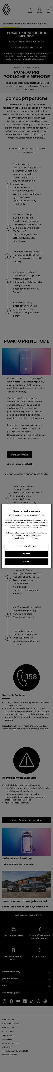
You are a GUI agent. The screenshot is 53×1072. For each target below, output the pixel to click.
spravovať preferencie (26, 546)
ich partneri (22, 520)
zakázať (26, 554)
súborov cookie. (31, 538)
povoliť (26, 561)
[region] (26, 536)
